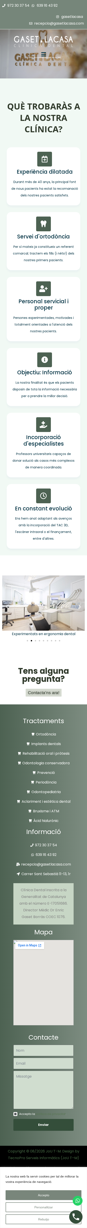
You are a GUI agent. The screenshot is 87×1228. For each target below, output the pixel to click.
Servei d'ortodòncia (43, 236)
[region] (43, 1197)
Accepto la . (42, 1114)
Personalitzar (43, 1207)
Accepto (43, 1195)
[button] (7, 607)
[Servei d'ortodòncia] (43, 224)
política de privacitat (51, 1114)
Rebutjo (43, 1219)
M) (76, 1158)
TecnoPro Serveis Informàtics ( (35, 1158)
